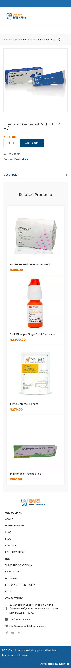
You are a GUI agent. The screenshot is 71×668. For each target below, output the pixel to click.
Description (11, 175)
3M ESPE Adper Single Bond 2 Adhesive (32, 334)
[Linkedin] (12, 632)
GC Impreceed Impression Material (31, 264)
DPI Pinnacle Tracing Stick (25, 473)
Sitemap (23, 655)
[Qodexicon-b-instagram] (18, 632)
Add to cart (32, 143)
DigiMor (64, 664)
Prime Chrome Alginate (24, 404)
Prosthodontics (22, 159)
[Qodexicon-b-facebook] (6, 632)
